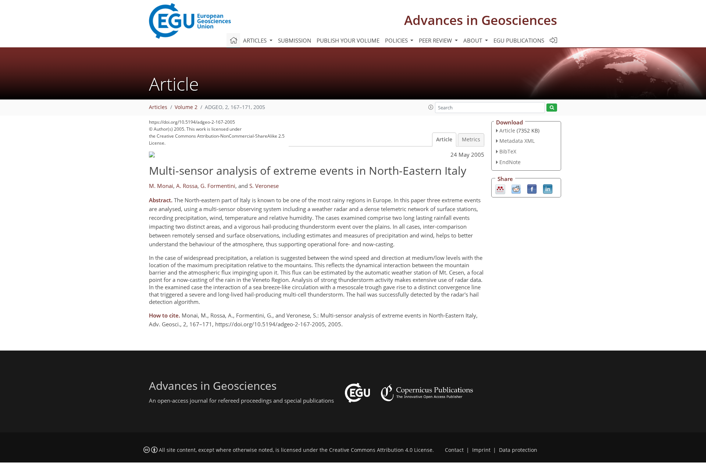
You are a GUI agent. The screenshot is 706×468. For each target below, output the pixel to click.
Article (444, 139)
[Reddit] (516, 188)
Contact (454, 450)
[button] (431, 107)
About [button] (473, 40)
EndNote (510, 162)
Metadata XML (517, 140)
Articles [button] (255, 40)
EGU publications (518, 40)
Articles (158, 107)
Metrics (471, 139)
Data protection (518, 450)
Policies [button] (397, 40)
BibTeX (507, 151)
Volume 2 (186, 107)
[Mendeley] (500, 188)
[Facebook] (532, 188)
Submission (294, 40)
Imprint (481, 450)
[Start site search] (551, 108)
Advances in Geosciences (480, 20)
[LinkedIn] (548, 188)
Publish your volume (348, 40)
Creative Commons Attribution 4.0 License (380, 450)
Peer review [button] (436, 40)
